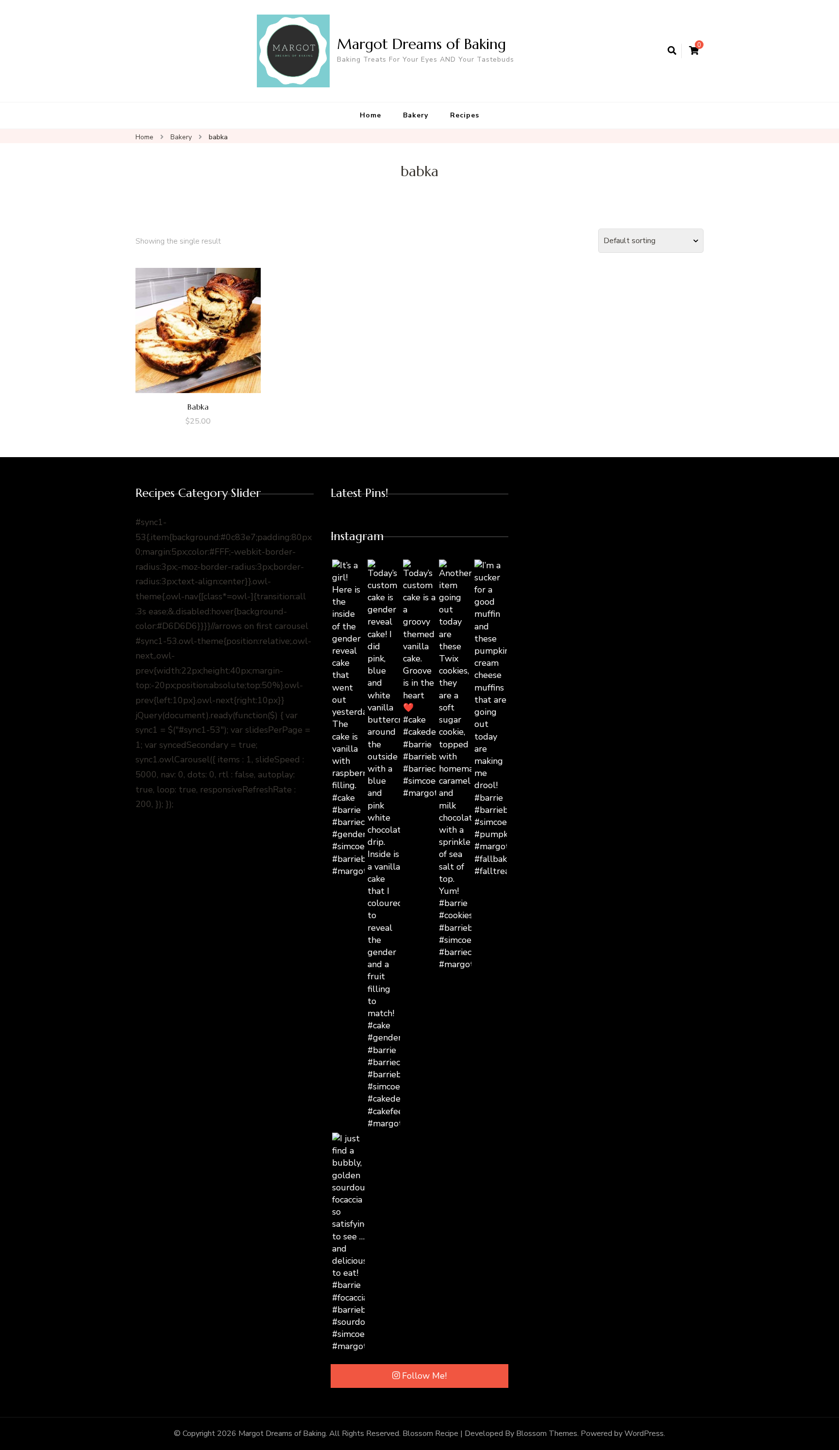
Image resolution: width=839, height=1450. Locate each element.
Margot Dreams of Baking (421, 44)
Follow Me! (424, 1376)
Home (370, 115)
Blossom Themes (546, 1433)
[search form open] (672, 51)
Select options (198, 327)
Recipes (464, 115)
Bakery (415, 115)
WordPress (644, 1433)
